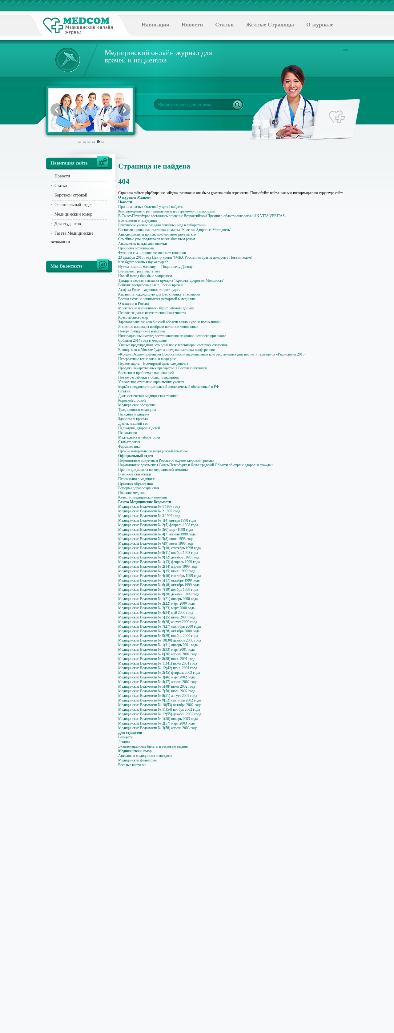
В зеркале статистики (134, 474)
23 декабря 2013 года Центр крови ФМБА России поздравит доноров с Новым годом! (185, 257)
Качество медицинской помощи (142, 497)
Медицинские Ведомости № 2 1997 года (149, 511)
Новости (192, 25)
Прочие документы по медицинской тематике (153, 469)
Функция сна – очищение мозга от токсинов (152, 253)
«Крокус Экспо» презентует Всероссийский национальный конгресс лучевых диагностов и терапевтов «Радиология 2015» (212, 354)
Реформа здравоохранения (138, 488)
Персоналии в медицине (136, 479)
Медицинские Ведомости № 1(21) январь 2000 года (158, 599)
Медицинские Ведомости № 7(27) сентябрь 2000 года (159, 626)
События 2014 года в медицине (142, 340)
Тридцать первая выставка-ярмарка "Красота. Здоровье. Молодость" (171, 280)
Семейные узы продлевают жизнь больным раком (156, 239)
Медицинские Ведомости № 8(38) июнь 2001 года (156, 659)
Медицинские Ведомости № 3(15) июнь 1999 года (156, 571)
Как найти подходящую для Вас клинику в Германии (159, 294)
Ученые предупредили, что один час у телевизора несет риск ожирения (172, 345)
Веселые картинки (132, 765)
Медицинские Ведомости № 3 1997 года (149, 516)
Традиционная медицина (137, 409)
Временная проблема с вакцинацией (146, 373)
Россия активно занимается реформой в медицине (156, 299)
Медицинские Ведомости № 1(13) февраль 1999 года (159, 562)
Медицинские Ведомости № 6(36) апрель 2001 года (157, 654)
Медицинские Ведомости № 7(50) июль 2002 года (156, 691)
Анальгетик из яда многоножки (142, 243)
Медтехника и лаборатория (139, 437)
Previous (56, 109)
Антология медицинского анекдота (145, 755)
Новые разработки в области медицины (148, 377)
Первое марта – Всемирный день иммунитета (153, 363)
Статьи (224, 25)
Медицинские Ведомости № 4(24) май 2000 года (155, 612)
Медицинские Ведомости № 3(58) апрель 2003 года (157, 728)
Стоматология (129, 442)
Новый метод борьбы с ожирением (145, 276)
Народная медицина (133, 414)
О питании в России (133, 303)
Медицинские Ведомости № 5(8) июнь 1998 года (155, 539)
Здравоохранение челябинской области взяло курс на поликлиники (169, 322)
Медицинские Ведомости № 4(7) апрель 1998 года (156, 534)
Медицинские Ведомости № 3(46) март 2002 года (156, 677)
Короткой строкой (70, 195)
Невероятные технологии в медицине (147, 359)
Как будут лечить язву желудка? (143, 262)
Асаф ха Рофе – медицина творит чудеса (149, 290)
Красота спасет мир (133, 317)
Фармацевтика (129, 446)
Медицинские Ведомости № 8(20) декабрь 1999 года (158, 594)
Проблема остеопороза (136, 248)
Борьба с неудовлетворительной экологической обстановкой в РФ (168, 386)
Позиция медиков (132, 493)
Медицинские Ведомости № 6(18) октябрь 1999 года (158, 585)
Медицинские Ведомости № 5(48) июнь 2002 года (156, 686)
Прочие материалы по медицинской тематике (153, 451)
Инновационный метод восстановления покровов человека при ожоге (172, 336)
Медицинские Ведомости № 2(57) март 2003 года (156, 723)
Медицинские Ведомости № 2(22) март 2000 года (156, 603)
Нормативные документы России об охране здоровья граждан (166, 460)
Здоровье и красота (133, 419)
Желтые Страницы (270, 25)
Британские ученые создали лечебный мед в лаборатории (162, 225)
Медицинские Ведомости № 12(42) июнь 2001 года (157, 668)
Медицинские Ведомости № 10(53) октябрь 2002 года (159, 705)
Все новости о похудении (137, 220)
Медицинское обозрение (136, 405)
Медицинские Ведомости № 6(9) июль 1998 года (155, 543)
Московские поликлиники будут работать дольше (156, 308)
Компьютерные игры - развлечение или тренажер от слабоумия (166, 211)
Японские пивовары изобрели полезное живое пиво (158, 326)
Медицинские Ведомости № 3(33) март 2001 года (156, 649)
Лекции (124, 742)
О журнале (319, 25)
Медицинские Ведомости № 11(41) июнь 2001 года (157, 663)
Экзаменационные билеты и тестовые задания (153, 746)
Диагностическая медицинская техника (148, 396)
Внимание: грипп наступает (139, 271)
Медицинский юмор (73, 214)
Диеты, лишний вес (133, 423)
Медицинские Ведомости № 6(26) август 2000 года (157, 622)
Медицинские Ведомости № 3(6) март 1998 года (155, 529)
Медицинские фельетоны (137, 760)
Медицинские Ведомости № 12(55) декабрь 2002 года (159, 714)
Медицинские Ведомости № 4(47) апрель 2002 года (157, 682)
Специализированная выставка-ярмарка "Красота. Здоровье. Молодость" (174, 230)
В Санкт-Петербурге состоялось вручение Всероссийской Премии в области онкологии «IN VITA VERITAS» (202, 216)
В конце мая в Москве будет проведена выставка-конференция (166, 350)
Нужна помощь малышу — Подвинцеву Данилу (155, 266)
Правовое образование (135, 483)
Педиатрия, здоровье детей (139, 428)
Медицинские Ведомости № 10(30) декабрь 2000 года (159, 640)
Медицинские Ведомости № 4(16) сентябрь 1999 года (159, 576)
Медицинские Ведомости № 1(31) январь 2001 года (158, 645)
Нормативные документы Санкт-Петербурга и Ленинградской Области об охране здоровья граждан (195, 465)
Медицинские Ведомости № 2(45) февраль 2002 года (159, 672)
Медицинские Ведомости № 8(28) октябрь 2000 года (158, 631)
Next (124, 109)
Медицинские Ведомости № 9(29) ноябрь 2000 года (158, 636)
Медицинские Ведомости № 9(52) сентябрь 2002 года (159, 700)
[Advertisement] (373, 246)
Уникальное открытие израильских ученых (151, 382)
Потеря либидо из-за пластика (141, 331)
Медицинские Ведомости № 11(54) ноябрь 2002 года (159, 709)
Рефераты (125, 737)
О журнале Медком (134, 197)
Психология (127, 433)
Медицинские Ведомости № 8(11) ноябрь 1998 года (158, 552)
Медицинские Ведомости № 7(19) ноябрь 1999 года (158, 589)
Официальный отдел (73, 204)
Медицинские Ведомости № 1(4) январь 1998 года (157, 520)
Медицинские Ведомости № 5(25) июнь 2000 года (156, 617)
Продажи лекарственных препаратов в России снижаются (162, 368)
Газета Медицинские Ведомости (144, 502)
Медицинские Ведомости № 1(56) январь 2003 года (158, 719)
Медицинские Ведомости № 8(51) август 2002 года (157, 695)
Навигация (155, 25)
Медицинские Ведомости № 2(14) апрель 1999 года (157, 566)
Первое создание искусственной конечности (152, 313)
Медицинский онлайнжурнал (89, 29)
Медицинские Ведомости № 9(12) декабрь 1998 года (158, 557)
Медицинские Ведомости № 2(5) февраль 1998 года (158, 525)
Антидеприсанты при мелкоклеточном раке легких (157, 234)
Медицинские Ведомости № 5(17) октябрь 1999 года (158, 580)
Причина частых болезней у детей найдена (150, 207)
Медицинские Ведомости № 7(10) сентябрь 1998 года (159, 548)
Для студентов (67, 223)
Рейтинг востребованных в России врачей (150, 285)
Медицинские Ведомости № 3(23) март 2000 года (156, 608)
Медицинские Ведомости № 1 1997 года (149, 506)
